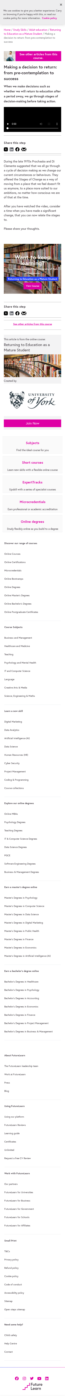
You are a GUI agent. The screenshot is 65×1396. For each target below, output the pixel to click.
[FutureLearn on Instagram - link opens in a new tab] (24, 1378)
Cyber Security (12, 763)
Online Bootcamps (13, 578)
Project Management (15, 771)
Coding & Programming (16, 779)
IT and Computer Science (17, 671)
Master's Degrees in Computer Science (24, 906)
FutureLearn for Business (17, 1200)
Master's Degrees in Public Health (21, 931)
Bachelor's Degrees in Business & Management (28, 1031)
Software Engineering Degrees (20, 863)
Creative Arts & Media (15, 687)
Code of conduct (13, 1284)
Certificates (10, 1141)
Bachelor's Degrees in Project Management (26, 1023)
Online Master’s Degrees (17, 595)
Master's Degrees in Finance (18, 939)
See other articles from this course (32, 324)
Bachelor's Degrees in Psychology (21, 989)
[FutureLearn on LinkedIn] (46, 1378)
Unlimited (9, 1149)
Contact (8, 1351)
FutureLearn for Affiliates (17, 1225)
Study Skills (19, 29)
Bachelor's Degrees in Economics (21, 1006)
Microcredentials (13, 570)
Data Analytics (11, 729)
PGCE (7, 855)
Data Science (11, 746)
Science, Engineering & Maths (19, 695)
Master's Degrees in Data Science (21, 914)
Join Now (32, 423)
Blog (6, 1090)
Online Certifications (15, 562)
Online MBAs (11, 813)
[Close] (61, 4)
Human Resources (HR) (16, 754)
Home (7, 29)
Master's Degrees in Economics (20, 947)
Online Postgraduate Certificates (21, 612)
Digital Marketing (13, 721)
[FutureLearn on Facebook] (17, 1378)
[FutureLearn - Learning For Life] (32, 1386)
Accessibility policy (14, 1292)
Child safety (10, 1335)
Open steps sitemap (14, 1309)
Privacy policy (11, 1259)
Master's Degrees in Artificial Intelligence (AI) (27, 955)
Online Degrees (12, 587)
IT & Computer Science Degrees (20, 838)
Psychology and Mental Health (20, 662)
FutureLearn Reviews (15, 1125)
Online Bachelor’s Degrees (18, 603)
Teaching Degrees (13, 830)
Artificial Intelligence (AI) (17, 738)
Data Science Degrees (15, 847)
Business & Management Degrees (21, 872)
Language (9, 679)
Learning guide (12, 1133)
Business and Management (18, 637)
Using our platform (14, 1116)
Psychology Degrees (15, 822)
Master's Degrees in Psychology (20, 897)
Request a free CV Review (17, 1158)
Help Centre (10, 1343)
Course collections (14, 788)
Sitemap (8, 1301)
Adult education (38, 29)
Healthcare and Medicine (17, 646)
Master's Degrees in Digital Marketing (23, 922)
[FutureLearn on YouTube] (39, 1378)
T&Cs (7, 1251)
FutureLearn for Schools (17, 1217)
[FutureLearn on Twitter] (32, 1378)
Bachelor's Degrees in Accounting (21, 998)
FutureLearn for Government (19, 1208)
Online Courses (12, 553)
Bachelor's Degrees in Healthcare (21, 981)
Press (7, 1082)
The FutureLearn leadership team (21, 1066)
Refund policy (11, 1267)
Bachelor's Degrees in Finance (19, 1014)
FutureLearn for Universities (18, 1192)
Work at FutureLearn (15, 1074)
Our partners (11, 1184)
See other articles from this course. (38, 56)
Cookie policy (11, 1276)
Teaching (8, 654)
